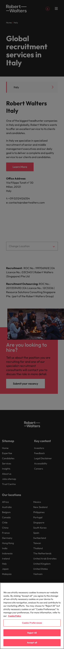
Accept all (32, 642)
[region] (32, 616)
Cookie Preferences (32, 622)
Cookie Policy (14, 616)
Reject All (32, 632)
